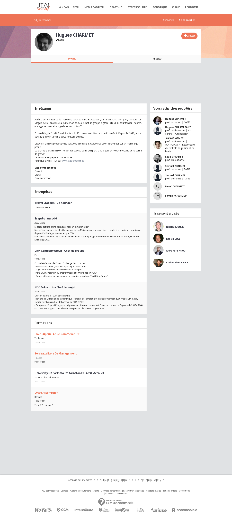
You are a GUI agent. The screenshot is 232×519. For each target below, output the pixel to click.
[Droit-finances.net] (104, 510)
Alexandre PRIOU (175, 250)
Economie (191, 7)
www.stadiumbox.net (73, 160)
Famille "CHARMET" (176, 195)
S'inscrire (168, 20)
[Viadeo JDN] (140, 510)
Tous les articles (170, 491)
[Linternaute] (83, 510)
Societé (96, 491)
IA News (64, 7)
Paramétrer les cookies (133, 491)
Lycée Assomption (46, 393)
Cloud (176, 7)
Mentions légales (153, 491)
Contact (64, 491)
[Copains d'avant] (122, 510)
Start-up (116, 7)
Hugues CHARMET (175, 118)
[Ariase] (159, 510)
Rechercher (44, 20)
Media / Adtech (94, 7)
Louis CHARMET (174, 156)
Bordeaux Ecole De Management (55, 353)
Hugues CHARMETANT (178, 127)
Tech (76, 7)
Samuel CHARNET (175, 166)
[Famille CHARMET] (157, 195)
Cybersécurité (137, 7)
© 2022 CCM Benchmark (116, 494)
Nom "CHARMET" (175, 186)
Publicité (73, 491)
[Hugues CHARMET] (43, 42)
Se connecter (187, 20)
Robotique (160, 7)
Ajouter (191, 35)
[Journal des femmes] (43, 510)
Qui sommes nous (50, 491)
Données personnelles (111, 491)
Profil (72, 58)
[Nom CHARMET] (157, 186)
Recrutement (85, 491)
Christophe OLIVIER (177, 262)
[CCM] (62, 510)
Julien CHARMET (174, 138)
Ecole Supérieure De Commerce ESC (57, 334)
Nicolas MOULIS (175, 226)
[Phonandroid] (185, 510)
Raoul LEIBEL (173, 238)
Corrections (184, 491)
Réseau (157, 58)
